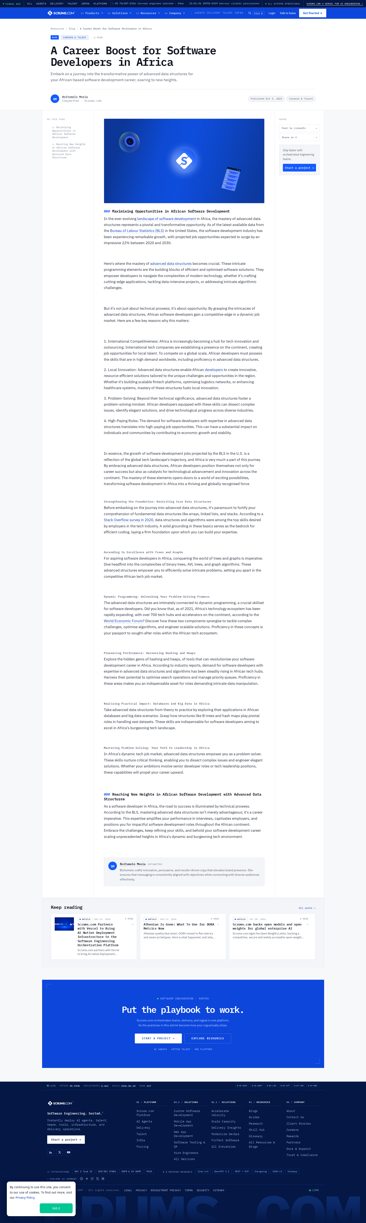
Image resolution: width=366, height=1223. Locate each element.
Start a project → (299, 167)
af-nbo (313, 1085)
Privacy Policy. (25, 1197)
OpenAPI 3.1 (221, 1171)
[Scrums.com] (61, 13)
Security (203, 1190)
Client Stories (299, 1123)
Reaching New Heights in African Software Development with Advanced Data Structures (69, 150)
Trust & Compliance (302, 1155)
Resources (146, 13)
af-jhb (299, 1085)
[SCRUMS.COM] (60, 1103)
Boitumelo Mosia (75, 96)
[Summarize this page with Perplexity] (92, 1178)
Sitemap (292, 1171)
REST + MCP (242, 1171)
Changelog (260, 1171)
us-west (258, 1085)
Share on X (299, 137)
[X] (59, 1152)
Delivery (57, 3)
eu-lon (272, 1085)
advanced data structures (171, 263)
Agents (41, 3)
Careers (293, 1129)
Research (256, 1123)
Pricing (143, 1146)
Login (272, 13)
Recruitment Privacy (166, 1190)
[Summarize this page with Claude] (102, 1178)
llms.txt (203, 1171)
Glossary (256, 1136)
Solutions (118, 13)
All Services (184, 1159)
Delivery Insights (226, 1127)
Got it (56, 1208)
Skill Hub (257, 1129)
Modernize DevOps (225, 1134)
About (291, 1111)
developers (214, 369)
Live (53, 1085)
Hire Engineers (186, 1152)
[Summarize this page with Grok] (97, 1178)
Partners (293, 1142)
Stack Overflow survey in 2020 (128, 520)
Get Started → (312, 13)
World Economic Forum (123, 621)
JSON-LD (277, 1171)
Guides (254, 1117)
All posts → (307, 907)
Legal (128, 1190)
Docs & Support (299, 1148)
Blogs (253, 1111)
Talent (73, 3)
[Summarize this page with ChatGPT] (81, 1178)
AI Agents (144, 1121)
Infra (85, 3)
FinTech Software (225, 1140)
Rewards (293, 1136)
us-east (243, 1085)
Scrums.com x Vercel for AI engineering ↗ (335, 3)
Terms (189, 1190)
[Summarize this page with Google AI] (86, 1178)
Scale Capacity (224, 1121)
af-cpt (286, 1085)
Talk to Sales (288, 13)
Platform (100, 3)
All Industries (224, 1146)
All (29, 3)
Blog (72, 28)
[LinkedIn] (50, 1152)
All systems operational (284, 3)
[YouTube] (68, 1152)
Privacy (141, 1190)
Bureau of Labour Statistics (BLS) (137, 230)
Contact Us (295, 1117)
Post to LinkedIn (299, 128)
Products (90, 13)
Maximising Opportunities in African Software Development (64, 132)
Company (173, 13)
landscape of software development (167, 218)
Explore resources (207, 1038)
